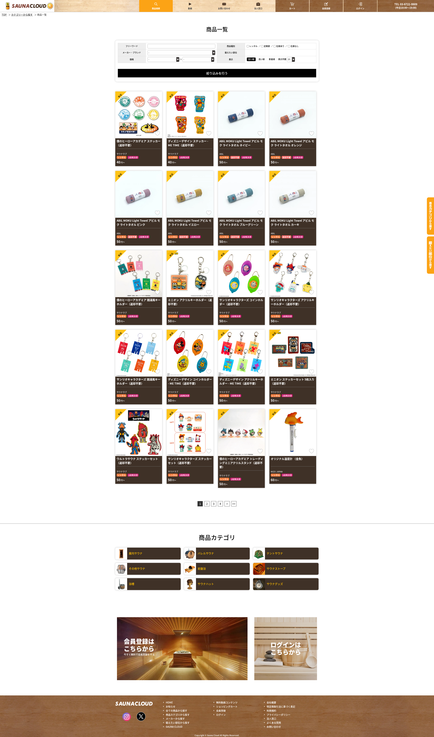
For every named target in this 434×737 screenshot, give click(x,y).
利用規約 (271, 710)
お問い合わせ (224, 8)
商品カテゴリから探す (178, 714)
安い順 (251, 59)
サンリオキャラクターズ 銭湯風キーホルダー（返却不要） (138, 381)
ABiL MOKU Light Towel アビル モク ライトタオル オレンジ (292, 143)
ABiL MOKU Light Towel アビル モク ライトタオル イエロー (189, 222)
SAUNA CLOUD (174, 726)
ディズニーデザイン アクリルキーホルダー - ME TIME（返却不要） (241, 381)
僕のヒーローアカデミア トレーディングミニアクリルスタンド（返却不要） (241, 463)
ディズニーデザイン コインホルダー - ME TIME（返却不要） (190, 381)
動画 (190, 8)
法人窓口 (258, 8)
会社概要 (271, 702)
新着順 (272, 59)
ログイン (360, 8)
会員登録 (326, 8)
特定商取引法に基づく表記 (281, 706)
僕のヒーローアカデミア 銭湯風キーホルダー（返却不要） (139, 302)
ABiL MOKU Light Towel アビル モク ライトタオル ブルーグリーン (241, 222)
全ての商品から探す (176, 710)
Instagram (126, 717)
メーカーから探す (175, 718)
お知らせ (170, 706)
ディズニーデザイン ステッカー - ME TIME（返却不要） (188, 143)
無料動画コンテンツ (227, 702)
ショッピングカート (227, 706)
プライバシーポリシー (278, 714)
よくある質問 (274, 722)
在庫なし (295, 46)
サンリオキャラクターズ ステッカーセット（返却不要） (190, 461)
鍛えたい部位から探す (430, 255)
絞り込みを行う (217, 73)
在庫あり (280, 46)
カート (292, 6)
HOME (169, 702)
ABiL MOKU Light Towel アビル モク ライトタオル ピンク (138, 222)
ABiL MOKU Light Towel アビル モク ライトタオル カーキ (292, 222)
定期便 (267, 46)
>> (233, 504)
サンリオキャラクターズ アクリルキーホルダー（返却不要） (292, 302)
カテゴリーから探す (430, 216)
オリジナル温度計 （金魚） (287, 459)
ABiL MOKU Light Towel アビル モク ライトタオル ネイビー (241, 143)
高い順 (262, 59)
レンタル (253, 46)
